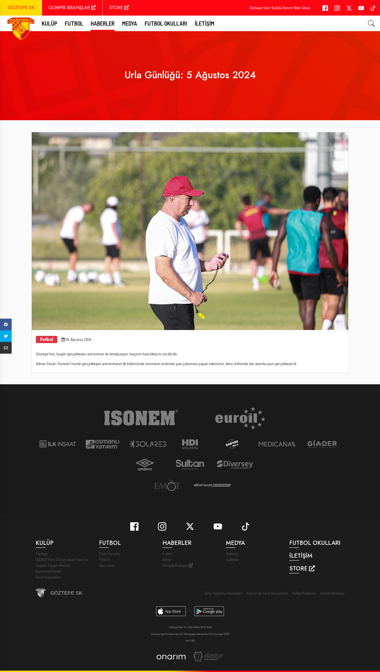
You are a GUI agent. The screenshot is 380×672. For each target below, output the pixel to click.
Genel (166, 559)
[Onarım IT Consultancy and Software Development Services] (171, 656)
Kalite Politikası (304, 593)
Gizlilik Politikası (332, 593)
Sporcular (107, 565)
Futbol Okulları (166, 23)
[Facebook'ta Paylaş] (6, 324)
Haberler (103, 23)
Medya (129, 23)
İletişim (204, 23)
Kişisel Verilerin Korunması (267, 593)
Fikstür (104, 559)
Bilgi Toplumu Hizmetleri (224, 593)
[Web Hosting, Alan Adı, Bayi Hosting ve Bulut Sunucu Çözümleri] (208, 656)
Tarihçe (42, 553)
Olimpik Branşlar (175, 565)
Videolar (232, 553)
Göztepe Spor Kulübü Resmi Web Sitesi (280, 7)
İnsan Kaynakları (48, 577)
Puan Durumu (109, 553)
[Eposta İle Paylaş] (6, 348)
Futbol (167, 553)
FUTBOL (74, 23)
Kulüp (49, 23)
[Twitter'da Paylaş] (6, 336)
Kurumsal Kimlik (48, 571)
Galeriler (232, 559)
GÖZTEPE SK (21, 7)
